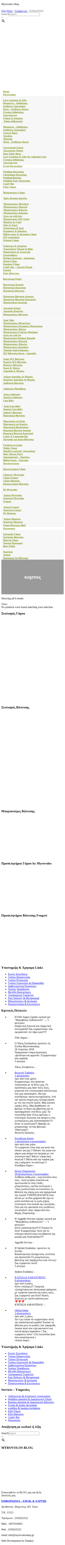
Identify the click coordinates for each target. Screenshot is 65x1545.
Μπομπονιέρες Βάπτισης (15, 314)
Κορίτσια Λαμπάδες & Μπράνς (19, 380)
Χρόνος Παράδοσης (18, 989)
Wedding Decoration (13, 172)
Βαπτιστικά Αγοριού (13, 284)
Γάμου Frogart (10, 478)
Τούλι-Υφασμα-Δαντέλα (15, 198)
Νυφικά (7, 270)
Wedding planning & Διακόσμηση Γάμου (30, 1399)
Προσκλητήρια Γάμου (14, 469)
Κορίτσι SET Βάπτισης (14, 362)
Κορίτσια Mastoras (13, 522)
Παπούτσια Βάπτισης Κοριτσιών (19, 299)
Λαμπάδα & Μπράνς (13, 371)
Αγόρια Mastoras (12, 519)
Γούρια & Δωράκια (13, 118)
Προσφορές (9, 528)
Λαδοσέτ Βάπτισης (12, 412)
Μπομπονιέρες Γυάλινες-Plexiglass (20, 332)
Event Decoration (12, 166)
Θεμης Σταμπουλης (25, 1171)
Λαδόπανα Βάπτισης (13, 383)
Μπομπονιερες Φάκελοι (15, 210)
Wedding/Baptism (12, 178)
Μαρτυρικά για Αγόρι (14, 421)
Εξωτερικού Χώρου (13, 150)
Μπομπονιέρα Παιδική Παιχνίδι (19, 338)
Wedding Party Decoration (16, 181)
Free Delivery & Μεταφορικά (23, 998)
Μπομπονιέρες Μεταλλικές (16, 323)
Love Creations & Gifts (15, 100)
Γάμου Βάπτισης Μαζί (14, 525)
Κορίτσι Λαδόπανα (13, 397)
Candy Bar (8, 184)
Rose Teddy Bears (12, 154)
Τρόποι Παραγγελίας (19, 977)
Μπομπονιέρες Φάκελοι (15, 344)
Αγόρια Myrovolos (13, 495)
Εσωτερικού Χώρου (13, 147)
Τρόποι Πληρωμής (18, 980)
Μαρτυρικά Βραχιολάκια (15, 427)
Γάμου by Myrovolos (13, 475)
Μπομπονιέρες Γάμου (14, 192)
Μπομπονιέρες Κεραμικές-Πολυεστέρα (22, 326)
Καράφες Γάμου (11, 264)
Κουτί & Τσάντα (11, 368)
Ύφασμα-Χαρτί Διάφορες (16, 350)
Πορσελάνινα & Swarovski (16, 252)
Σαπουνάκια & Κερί (13, 228)
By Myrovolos (10, 489)
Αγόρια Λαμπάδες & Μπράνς (18, 377)
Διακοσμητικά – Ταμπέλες (16, 457)
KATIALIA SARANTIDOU (30, 1277)
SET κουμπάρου (11, 237)
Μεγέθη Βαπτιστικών (19, 992)
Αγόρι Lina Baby (12, 406)
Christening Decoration (15, 175)
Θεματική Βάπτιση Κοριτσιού (18, 433)
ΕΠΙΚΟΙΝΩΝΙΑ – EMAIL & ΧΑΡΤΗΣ (23, 1501)
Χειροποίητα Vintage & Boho (18, 249)
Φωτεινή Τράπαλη (24, 1072)
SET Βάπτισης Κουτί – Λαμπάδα (19, 353)
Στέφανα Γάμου (11, 240)
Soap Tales (8, 320)
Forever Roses (10, 133)
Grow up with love (12, 216)
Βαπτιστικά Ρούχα (12, 279)
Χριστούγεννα (10, 115)
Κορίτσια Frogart (12, 510)
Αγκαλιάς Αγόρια (12, 308)
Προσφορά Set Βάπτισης (15, 558)
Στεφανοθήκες (10, 255)
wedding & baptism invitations (24, 1408)
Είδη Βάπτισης (11, 273)
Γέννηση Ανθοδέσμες (13, 112)
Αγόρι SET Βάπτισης (13, 359)
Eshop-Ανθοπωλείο (13, 121)
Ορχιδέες (7, 136)
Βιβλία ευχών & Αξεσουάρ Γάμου (19, 234)
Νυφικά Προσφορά (12, 543)
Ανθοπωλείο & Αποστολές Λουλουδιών (29, 1396)
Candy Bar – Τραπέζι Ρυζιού (17, 267)
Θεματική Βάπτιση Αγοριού (17, 430)
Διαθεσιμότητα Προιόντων (22, 986)
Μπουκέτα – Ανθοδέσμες (15, 103)
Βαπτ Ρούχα (9, 546)
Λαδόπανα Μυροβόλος (14, 389)
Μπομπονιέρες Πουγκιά (15, 341)
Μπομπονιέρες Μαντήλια (16, 204)
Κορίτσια (8, 552)
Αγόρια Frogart (11, 507)
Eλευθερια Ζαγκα (24, 1138)
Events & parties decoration (22, 1405)
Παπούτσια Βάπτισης (13, 291)
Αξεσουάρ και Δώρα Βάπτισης (18, 439)
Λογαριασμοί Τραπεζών (21, 995)
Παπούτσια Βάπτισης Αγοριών (18, 296)
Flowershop (9, 94)
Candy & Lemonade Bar (15, 436)
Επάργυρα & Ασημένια (15, 246)
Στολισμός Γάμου (11, 534)
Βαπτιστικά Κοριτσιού (14, 287)
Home (6, 91)
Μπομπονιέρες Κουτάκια (15, 347)
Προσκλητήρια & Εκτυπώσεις (24, 1004)
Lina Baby (8, 400)
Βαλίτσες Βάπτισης (12, 365)
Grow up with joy (12, 335)
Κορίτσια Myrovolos (14, 498)
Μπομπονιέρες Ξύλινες (14, 329)
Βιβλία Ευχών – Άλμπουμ (15, 460)
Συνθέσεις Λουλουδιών (14, 106)
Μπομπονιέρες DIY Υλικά (16, 219)
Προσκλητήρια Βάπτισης (15, 484)
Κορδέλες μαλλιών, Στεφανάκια (19, 451)
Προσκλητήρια (11, 463)
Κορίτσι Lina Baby (13, 409)
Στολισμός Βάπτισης (13, 537)
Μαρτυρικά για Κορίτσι (15, 424)
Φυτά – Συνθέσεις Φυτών (15, 109)
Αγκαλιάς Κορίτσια (13, 311)
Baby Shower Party (13, 454)
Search (5, 14)
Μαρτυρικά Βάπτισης (14, 415)
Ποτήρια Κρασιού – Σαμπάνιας (19, 258)
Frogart (7, 501)
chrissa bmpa (21, 1310)
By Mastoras (9, 513)
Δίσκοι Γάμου (10, 261)
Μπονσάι (7, 139)
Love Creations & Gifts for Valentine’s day (24, 157)
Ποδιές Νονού (10, 448)
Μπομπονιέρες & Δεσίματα (22, 1001)
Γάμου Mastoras (11, 481)
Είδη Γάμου (9, 187)
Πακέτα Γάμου (10, 540)
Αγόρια (6, 555)
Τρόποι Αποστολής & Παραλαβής (26, 983)
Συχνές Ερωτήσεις (18, 974)
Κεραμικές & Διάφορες (15, 231)
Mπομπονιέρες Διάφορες (16, 213)
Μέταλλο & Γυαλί (12, 222)
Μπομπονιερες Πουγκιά (15, 207)
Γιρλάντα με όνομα (12, 445)
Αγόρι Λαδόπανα (12, 394)
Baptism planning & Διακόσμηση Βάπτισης (31, 1402)
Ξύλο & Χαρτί (10, 225)
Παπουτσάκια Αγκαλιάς (15, 302)
